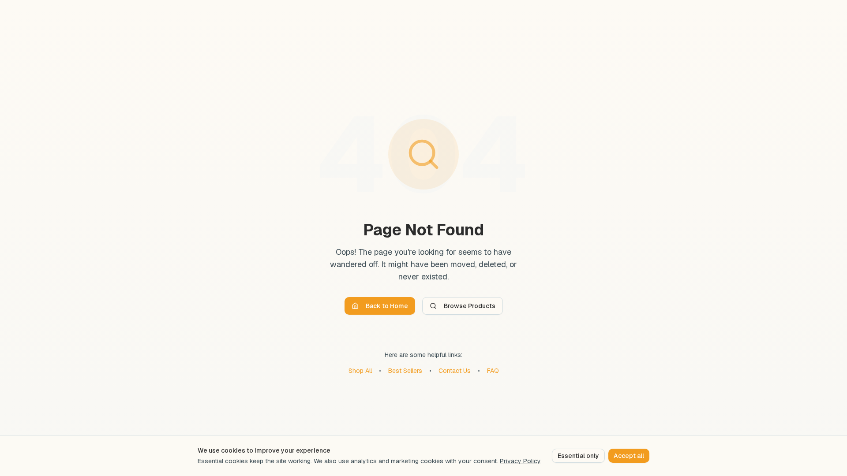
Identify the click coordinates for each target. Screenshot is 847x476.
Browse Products (469, 306)
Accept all (629, 456)
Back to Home (387, 306)
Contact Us (454, 371)
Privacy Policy (520, 461)
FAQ (493, 371)
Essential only (578, 456)
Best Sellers (405, 371)
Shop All (360, 371)
